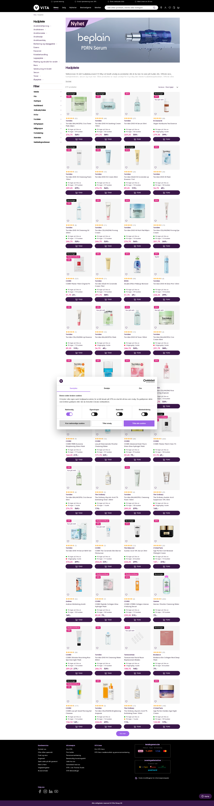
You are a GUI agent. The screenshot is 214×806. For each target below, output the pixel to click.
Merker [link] (98, 7)
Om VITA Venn (100, 749)
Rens (36, 65)
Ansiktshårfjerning (41, 26)
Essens (36, 47)
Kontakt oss (42, 749)
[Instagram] (45, 791)
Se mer (68, 81)
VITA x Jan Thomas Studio (75, 767)
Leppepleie (38, 58)
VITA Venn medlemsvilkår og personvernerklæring (112, 752)
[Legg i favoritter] (68, 114)
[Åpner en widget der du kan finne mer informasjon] (205, 796)
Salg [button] (64, 7)
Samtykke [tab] (73, 388)
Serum (36, 72)
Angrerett (41, 758)
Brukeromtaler (43, 771)
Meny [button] (56, 7)
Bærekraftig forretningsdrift (76, 758)
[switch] (94, 414)
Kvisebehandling (41, 55)
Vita (35, 15)
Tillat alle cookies (139, 423)
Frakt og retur (43, 755)
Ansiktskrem (39, 29)
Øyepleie (37, 80)
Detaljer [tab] (107, 388)
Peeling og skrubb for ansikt (46, 62)
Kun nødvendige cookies (75, 423)
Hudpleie (40, 15)
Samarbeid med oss (73, 764)
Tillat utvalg (107, 423)
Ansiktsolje (38, 37)
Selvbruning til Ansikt (42, 69)
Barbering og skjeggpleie (44, 44)
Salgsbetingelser (43, 767)
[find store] (161, 7)
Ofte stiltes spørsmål (45, 752)
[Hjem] (41, 7)
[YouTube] (56, 791)
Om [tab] (140, 388)
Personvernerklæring (73, 755)
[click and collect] (174, 7)
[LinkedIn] (51, 791)
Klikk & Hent (42, 764)
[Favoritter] (170, 7)
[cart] (178, 7)
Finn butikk (70, 752)
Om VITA (69, 749)
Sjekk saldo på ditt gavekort (48, 761)
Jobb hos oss (70, 761)
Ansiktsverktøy (40, 40)
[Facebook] (40, 791)
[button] (154, 7)
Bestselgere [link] (85, 7)
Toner (36, 76)
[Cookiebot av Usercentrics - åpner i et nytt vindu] (145, 381)
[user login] (165, 7)
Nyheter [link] (73, 7)
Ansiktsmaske (39, 33)
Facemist (37, 51)
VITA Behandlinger (72, 771)
